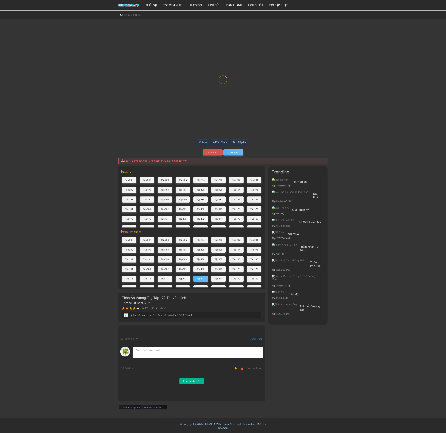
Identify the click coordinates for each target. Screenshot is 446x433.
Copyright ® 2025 (224, 424)
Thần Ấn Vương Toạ (130, 407)
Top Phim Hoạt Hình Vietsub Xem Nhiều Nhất (256, 416)
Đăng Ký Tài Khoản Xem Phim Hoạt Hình (174, 413)
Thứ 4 (188, 315)
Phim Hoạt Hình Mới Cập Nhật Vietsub (208, 416)
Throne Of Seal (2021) (137, 303)
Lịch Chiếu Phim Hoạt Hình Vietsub (216, 413)
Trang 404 (288, 416)
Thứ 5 (156, 315)
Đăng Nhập (256, 338)
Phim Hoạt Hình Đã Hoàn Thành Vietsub (294, 413)
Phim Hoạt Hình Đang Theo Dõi (169, 416)
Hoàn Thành (233, 5)
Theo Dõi (196, 5)
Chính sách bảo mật (140, 413)
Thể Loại (151, 5)
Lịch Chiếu (255, 5)
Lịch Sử (213, 5)
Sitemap (223, 427)
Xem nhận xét (191, 381)
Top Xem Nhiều (173, 5)
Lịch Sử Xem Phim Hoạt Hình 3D (254, 413)
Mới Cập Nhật (278, 5)
